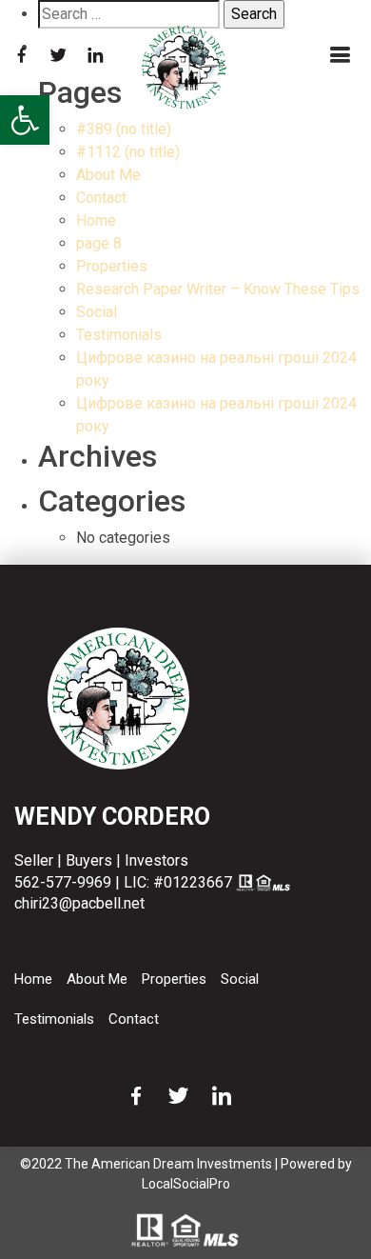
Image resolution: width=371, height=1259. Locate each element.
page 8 (99, 243)
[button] (24, 120)
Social (96, 312)
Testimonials (119, 335)
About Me (108, 175)
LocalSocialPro (186, 1183)
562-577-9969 (62, 882)
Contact (101, 198)
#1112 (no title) (128, 152)
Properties (111, 266)
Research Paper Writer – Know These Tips (218, 289)
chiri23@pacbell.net (79, 903)
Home (96, 220)
